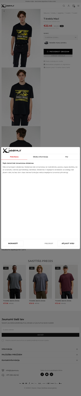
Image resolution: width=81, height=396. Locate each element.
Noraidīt (13, 243)
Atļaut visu (68, 243)
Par (66, 157)
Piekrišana (14, 157)
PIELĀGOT (49, 243)
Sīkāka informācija (40, 157)
